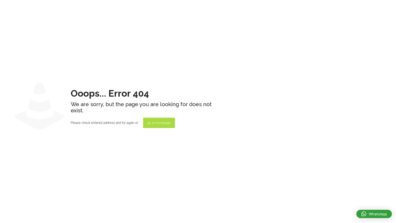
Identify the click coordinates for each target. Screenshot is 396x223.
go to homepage (159, 123)
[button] (374, 214)
